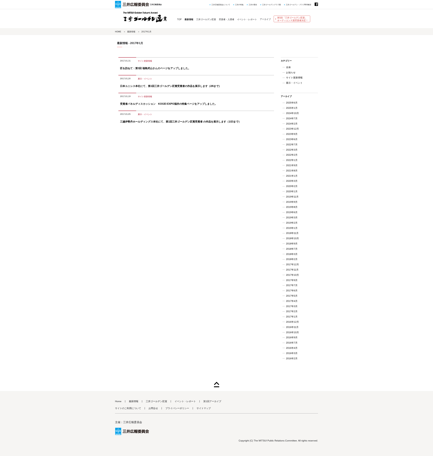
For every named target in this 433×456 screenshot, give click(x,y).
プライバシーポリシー (177, 408)
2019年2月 (292, 222)
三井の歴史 (253, 5)
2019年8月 (292, 207)
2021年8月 (292, 170)
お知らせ (290, 72)
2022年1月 (292, 160)
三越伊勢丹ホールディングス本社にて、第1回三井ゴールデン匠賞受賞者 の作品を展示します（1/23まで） (180, 121)
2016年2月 (292, 358)
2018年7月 (292, 248)
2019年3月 (292, 217)
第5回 (292, 19)
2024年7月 (292, 118)
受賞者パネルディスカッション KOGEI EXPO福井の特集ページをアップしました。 (168, 103)
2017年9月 (292, 280)
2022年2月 (292, 154)
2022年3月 (292, 149)
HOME (118, 31)
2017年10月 (292, 275)
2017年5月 (292, 295)
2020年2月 (292, 186)
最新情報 (189, 19)
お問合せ (153, 408)
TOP (179, 19)
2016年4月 (292, 348)
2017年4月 (292, 301)
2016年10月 (292, 332)
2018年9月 (292, 243)
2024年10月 (292, 113)
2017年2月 (292, 311)
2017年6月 (292, 290)
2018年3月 (292, 254)
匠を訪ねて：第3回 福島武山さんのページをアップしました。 (155, 68)
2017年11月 (292, 269)
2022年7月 (292, 144)
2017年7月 (292, 285)
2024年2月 (292, 123)
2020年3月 (292, 181)
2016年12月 (292, 321)
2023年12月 (292, 128)
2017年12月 (292, 264)
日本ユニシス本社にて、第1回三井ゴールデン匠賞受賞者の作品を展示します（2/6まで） (170, 86)
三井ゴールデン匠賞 (206, 19)
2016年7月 (292, 342)
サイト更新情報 (145, 61)
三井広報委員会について (220, 5)
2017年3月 (292, 306)
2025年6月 (292, 102)
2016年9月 (292, 337)
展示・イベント (145, 79)
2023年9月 (292, 134)
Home (118, 401)
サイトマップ (204, 408)
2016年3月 (292, 353)
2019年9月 (292, 202)
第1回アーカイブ (212, 401)
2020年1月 (292, 191)
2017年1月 (292, 316)
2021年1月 (292, 175)
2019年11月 (292, 196)
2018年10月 (292, 238)
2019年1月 (292, 228)
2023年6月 (292, 139)
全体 (288, 67)
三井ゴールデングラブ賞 (271, 5)
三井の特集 (239, 5)
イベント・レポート (247, 19)
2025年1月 (292, 108)
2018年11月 (292, 233)
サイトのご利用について (128, 408)
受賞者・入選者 (226, 19)
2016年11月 (292, 327)
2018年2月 (292, 259)
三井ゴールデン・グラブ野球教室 (298, 5)
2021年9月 (292, 165)
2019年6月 (292, 212)
